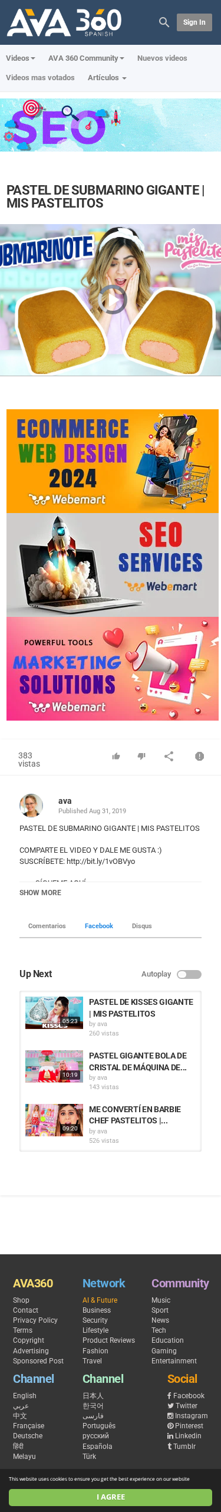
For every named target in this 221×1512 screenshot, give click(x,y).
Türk (89, 1456)
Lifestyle (95, 1330)
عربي (21, 1406)
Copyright (28, 1340)
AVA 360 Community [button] (83, 58)
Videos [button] (17, 58)
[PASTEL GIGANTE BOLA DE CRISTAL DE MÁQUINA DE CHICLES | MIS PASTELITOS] (54, 1066)
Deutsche (27, 1436)
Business (97, 1310)
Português (99, 1426)
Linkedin (188, 1436)
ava (65, 801)
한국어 (93, 1406)
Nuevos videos (162, 58)
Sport (160, 1310)
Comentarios (47, 926)
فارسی (93, 1416)
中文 (20, 1416)
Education (167, 1340)
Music (160, 1300)
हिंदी (18, 1446)
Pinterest (189, 1426)
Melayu (24, 1456)
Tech (158, 1330)
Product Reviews (109, 1340)
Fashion (95, 1351)
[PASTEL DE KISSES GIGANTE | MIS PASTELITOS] (54, 1013)
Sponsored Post (38, 1361)
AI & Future (100, 1300)
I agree (111, 1497)
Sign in (194, 22)
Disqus (142, 926)
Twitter (186, 1406)
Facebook (99, 926)
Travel (92, 1361)
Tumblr (184, 1446)
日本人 (93, 1396)
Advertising (31, 1351)
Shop (21, 1300)
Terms (22, 1330)
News (160, 1320)
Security (95, 1320)
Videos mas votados (40, 77)
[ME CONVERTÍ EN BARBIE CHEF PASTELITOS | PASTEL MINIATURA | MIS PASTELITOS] (54, 1120)
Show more (40, 893)
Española (98, 1446)
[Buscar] (164, 21)
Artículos (104, 77)
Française (28, 1426)
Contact (25, 1310)
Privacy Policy (35, 1320)
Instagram (191, 1416)
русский (96, 1436)
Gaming (164, 1351)
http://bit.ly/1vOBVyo (100, 861)
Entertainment (174, 1361)
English (25, 1396)
